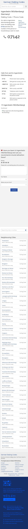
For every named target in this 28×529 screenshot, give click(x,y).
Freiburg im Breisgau (19, 464)
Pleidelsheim (5, 240)
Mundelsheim (5, 254)
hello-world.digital (9, 499)
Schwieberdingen (6, 409)
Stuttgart (3, 463)
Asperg (4, 324)
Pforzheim (17, 468)
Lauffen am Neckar (7, 381)
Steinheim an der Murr (8, 287)
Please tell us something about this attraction (12, 165)
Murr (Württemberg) (7, 277)
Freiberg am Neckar (7, 250)
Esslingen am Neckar (19, 469)
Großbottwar (5, 314)
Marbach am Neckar (7, 273)
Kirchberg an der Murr (8, 367)
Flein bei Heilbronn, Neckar (9, 432)
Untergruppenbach (7, 436)
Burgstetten (5, 422)
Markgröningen (6, 385)
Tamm (3, 305)
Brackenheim (5, 446)
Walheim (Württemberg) (8, 282)
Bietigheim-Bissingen (7, 259)
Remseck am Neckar (7, 404)
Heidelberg (3, 466)
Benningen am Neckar (7, 268)
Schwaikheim (5, 441)
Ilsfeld (3, 348)
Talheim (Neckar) (6, 395)
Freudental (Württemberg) (9, 372)
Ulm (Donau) (3, 468)
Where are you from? (6, 182)
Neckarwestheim (6, 310)
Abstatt (4, 418)
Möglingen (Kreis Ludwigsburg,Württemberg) (9, 343)
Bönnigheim (5, 358)
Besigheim (4, 264)
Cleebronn (4, 427)
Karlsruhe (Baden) (5, 464)
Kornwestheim (5, 353)
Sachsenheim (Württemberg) (9, 338)
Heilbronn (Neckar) (19, 466)
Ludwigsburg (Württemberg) (9, 296)
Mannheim (17, 463)
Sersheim (4, 413)
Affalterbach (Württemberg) (9, 362)
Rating (2, 160)
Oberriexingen (5, 399)
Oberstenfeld (5, 376)
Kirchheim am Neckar (7, 328)
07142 (3, 26)
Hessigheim (5, 245)
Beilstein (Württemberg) (8, 390)
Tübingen (17, 471)
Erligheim (4, 333)
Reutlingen (3, 469)
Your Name (4, 177)
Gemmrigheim (6, 291)
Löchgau (4, 301)
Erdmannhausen (6, 319)
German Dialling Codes (14, 2)
